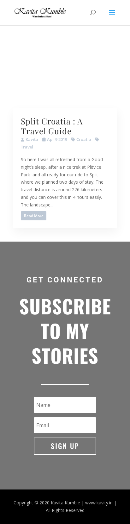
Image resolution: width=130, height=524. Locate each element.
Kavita (32, 139)
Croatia (83, 139)
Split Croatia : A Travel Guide (52, 126)
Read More (34, 215)
